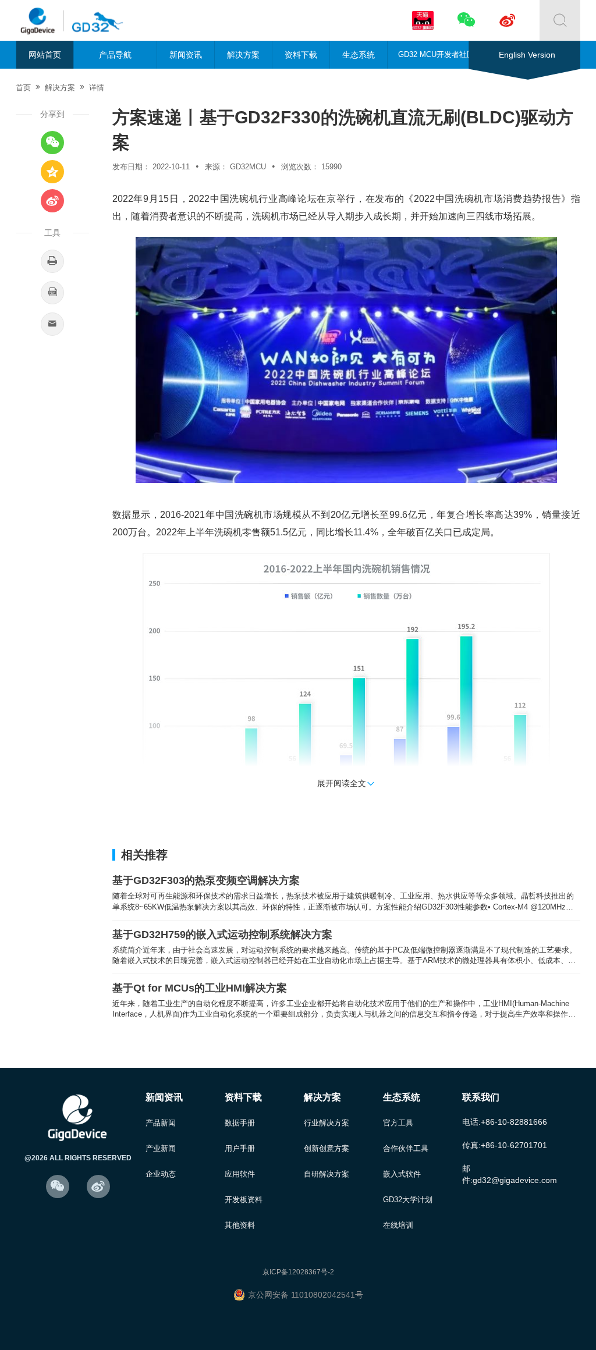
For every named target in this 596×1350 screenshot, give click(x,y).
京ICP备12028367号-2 (298, 1272)
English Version (527, 54)
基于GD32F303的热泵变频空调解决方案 (206, 880)
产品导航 (115, 54)
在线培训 (398, 1225)
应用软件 (240, 1174)
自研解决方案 (326, 1174)
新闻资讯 (185, 54)
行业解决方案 (326, 1122)
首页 (23, 87)
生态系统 (358, 54)
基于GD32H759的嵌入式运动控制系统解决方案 (222, 934)
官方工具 (398, 1122)
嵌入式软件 (402, 1174)
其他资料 (240, 1225)
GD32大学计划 (407, 1199)
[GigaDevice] (42, 20)
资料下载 (301, 54)
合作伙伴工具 (405, 1148)
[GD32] (94, 20)
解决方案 (243, 54)
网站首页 (45, 54)
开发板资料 (243, 1199)
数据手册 (240, 1122)
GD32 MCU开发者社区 (436, 54)
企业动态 (161, 1174)
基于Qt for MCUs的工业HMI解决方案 (199, 988)
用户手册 (240, 1148)
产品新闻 (161, 1122)
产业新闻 (161, 1148)
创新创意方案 (326, 1148)
